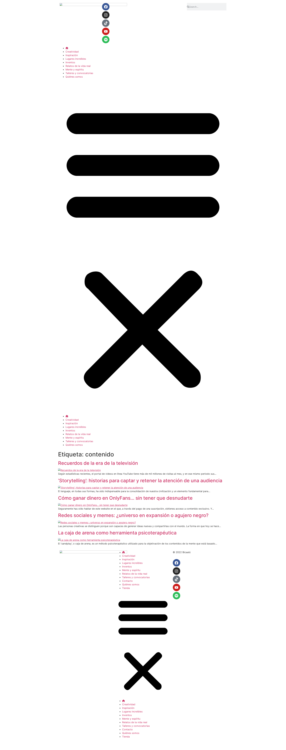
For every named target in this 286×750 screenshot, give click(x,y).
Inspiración (72, 55)
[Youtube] (105, 31)
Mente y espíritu (75, 69)
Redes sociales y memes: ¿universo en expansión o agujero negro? (133, 515)
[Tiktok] (105, 23)
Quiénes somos (74, 76)
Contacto (127, 580)
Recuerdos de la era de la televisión (98, 463)
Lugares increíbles (76, 58)
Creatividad (72, 51)
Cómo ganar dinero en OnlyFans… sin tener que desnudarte (125, 498)
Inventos (70, 62)
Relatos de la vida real (78, 65)
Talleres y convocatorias (79, 73)
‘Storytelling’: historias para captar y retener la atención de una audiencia (140, 480)
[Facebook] (105, 6)
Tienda (126, 588)
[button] (143, 246)
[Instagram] (105, 15)
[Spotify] (105, 39)
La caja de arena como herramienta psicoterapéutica (117, 533)
